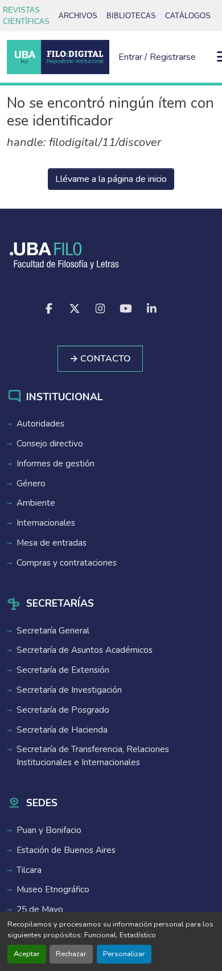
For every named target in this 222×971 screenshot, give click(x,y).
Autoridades (40, 423)
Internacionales (46, 523)
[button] (58, 57)
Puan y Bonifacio (49, 830)
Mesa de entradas (52, 543)
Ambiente (36, 503)
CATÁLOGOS (188, 15)
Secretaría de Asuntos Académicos (85, 650)
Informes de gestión (55, 463)
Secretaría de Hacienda (62, 730)
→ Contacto (100, 358)
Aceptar (27, 954)
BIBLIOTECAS (131, 15)
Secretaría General (53, 630)
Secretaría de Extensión (63, 670)
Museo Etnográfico (53, 889)
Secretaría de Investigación (69, 690)
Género (31, 483)
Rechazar (71, 954)
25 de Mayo (40, 909)
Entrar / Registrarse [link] (157, 57)
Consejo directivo (50, 443)
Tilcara (29, 870)
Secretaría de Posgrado (63, 710)
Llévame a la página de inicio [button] (111, 179)
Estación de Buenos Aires (66, 850)
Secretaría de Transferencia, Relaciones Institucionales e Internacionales (93, 756)
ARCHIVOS (78, 15)
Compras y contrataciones (67, 562)
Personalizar (124, 954)
